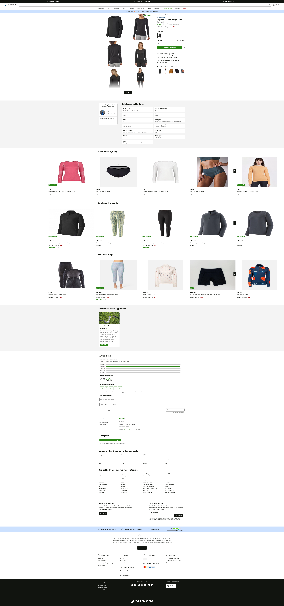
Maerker (177, 8)
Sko (108, 8)
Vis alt (127, 92)
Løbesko (123, 484)
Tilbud (184, 8)
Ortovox (101, 457)
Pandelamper (102, 490)
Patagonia (161, 17)
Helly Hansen (124, 461)
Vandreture (116, 8)
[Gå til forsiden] (158, 14)
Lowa (100, 463)
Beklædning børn (147, 473)
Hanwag (167, 459)
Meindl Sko (145, 490)
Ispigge (122, 478)
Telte (100, 486)
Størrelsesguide (180, 40)
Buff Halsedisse (169, 488)
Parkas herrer (102, 482)
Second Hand (168, 8)
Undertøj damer (176, 14)
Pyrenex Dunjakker (147, 482)
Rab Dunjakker (168, 478)
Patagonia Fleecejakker (149, 480)
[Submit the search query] (269, 5)
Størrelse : (160, 40)
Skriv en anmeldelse (174, 24)
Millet (122, 457)
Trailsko (123, 482)
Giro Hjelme (168, 475)
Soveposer (101, 492)
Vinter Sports (140, 8)
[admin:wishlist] (184, 47)
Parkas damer (102, 475)
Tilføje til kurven (169, 48)
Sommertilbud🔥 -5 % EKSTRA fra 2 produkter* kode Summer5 (142, 11)
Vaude (144, 461)
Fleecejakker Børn (147, 475)
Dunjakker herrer (103, 480)
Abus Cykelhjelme (169, 490)
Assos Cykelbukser (169, 473)
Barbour (123, 463)
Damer (161, 14)
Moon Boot (123, 459)
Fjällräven (145, 454)
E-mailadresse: (153, 512)
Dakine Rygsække (147, 492)
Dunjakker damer (103, 473)
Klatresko (123, 486)
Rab (100, 459)
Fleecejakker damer (104, 478)
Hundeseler (168, 480)
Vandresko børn (125, 488)
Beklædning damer (168, 14)
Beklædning (101, 8)
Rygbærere (124, 492)
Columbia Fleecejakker (148, 486)
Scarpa (144, 459)
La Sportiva (101, 461)
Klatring (132, 8)
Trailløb (124, 8)
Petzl (166, 463)
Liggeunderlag (102, 488)
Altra (122, 454)
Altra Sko (167, 486)
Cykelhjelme (124, 490)
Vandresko (123, 480)
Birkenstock (168, 461)
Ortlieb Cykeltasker (169, 484)
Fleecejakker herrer (103, 484)
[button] (115, 27)
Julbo (166, 454)
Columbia (145, 457)
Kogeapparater (124, 473)
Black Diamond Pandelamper (150, 488)
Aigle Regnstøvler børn (148, 478)
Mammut (145, 463)
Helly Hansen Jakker (148, 484)
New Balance (168, 457)
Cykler (149, 8)
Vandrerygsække (125, 475)
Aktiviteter (157, 8)
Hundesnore (168, 482)
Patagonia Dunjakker (170, 492)
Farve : (161, 31)
